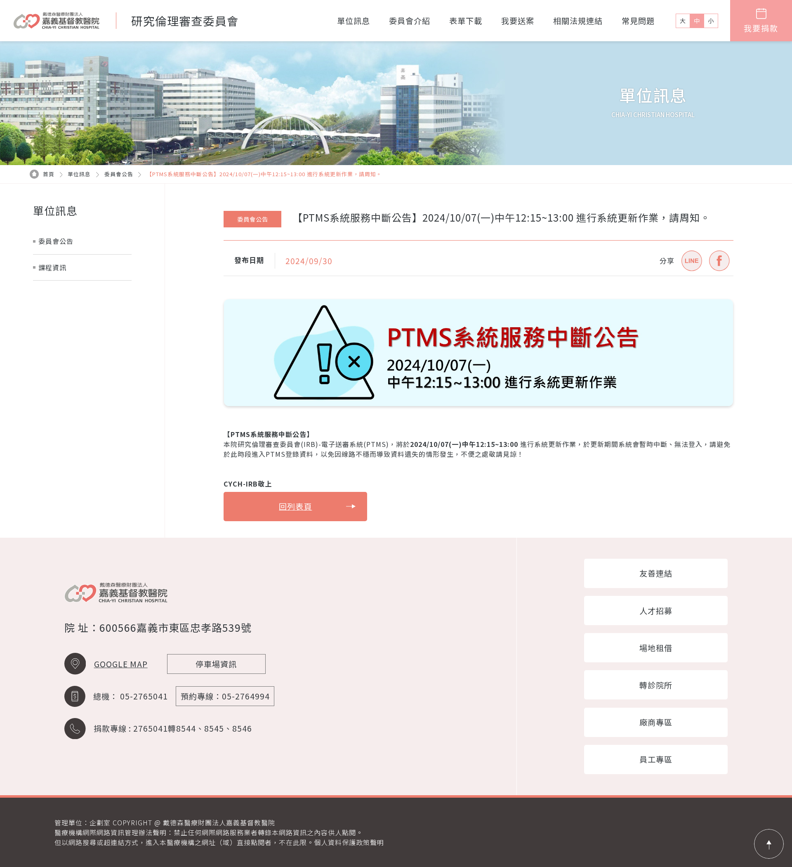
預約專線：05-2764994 (225, 696)
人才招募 (655, 611)
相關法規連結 (578, 20)
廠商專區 (655, 722)
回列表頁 (295, 506)
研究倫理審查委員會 (185, 20)
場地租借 (655, 648)
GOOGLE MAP (121, 664)
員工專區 (655, 759)
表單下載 (465, 20)
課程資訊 (52, 267)
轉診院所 (655, 685)
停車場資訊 (216, 664)
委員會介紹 (409, 20)
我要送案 (517, 20)
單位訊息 (353, 20)
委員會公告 (118, 174)
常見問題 (638, 20)
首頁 (48, 174)
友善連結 (655, 573)
